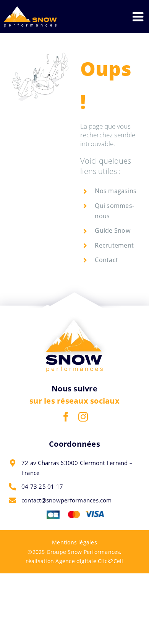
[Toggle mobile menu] (139, 16)
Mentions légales (74, 542)
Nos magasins (115, 191)
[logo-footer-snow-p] (74, 316)
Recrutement (114, 245)
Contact (106, 260)
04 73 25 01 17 (42, 486)
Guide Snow (112, 230)
